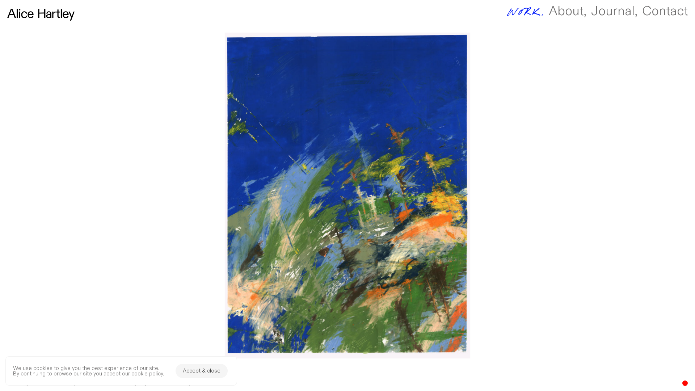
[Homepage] (41, 15)
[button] (347, 195)
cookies (42, 368)
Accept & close (201, 371)
